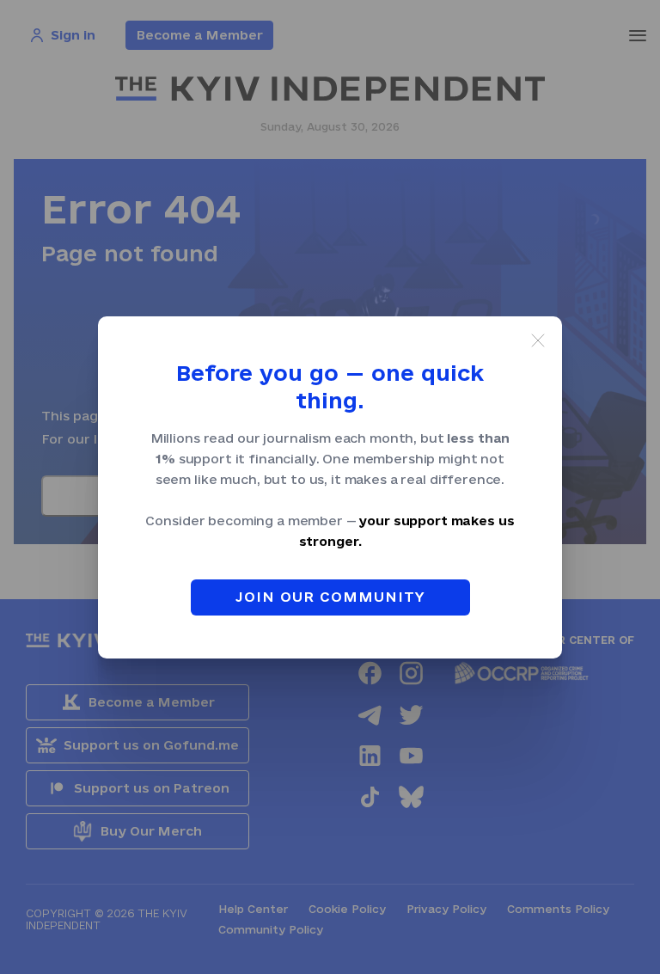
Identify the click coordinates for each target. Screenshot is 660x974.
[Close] (538, 340)
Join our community (330, 596)
